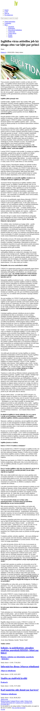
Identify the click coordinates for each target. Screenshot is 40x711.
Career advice (12, 33)
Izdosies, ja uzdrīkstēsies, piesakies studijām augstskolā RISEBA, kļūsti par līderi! (20, 650)
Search (6, 10)
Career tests (11, 31)
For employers (8, 15)
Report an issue (5, 701)
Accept (3, 709)
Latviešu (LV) (28, 702)
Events (10, 35)
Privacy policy (20, 701)
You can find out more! (18, 707)
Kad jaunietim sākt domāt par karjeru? (20, 690)
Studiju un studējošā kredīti (14, 678)
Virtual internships (9, 21)
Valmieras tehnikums (9, 694)
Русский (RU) (5, 704)
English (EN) (5, 702)
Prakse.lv (3, 52)
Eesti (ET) (12, 702)
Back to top (4, 699)
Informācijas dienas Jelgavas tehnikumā (20, 666)
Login (6, 11)
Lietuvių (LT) (20, 702)
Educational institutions (15, 30)
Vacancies (11, 26)
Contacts (12, 701)
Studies (10, 36)
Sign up (6, 13)
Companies (7, 23)
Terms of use (28, 701)
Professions (11, 28)
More (6, 25)
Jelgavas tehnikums (8, 671)
